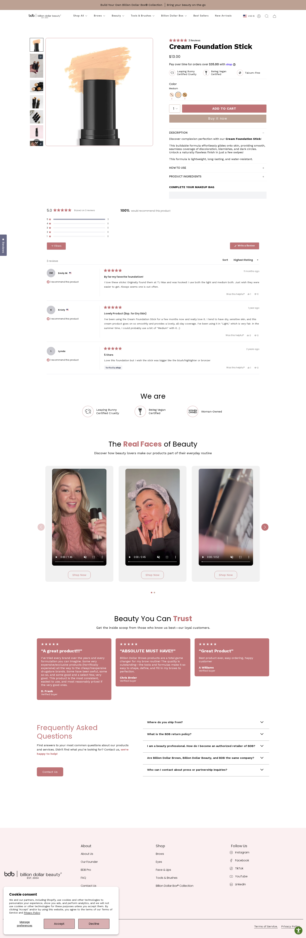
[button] (36, 45)
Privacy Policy (32, 912)
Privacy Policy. (290, 926)
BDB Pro (86, 870)
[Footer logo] (33, 875)
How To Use (177, 168)
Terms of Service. (266, 926)
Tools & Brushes (141, 16)
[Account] (258, 16)
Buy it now (217, 118)
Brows (98, 16)
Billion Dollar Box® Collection (174, 886)
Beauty (116, 16)
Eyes (159, 862)
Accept (59, 924)
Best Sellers (201, 16)
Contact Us (50, 772)
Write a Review (248, 246)
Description (178, 132)
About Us (87, 854)
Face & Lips (163, 870)
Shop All (78, 16)
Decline (94, 924)
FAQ (83, 878)
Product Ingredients (185, 176)
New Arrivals (223, 16)
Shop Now (79, 575)
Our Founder (89, 862)
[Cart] (274, 16)
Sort (225, 260)
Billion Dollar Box (172, 16)
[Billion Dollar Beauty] (45, 16)
